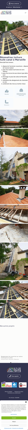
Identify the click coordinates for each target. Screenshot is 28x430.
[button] (26, 402)
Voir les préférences (14, 425)
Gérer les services (14, 414)
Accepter (14, 417)
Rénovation (11, 358)
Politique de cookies (8, 428)
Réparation (16, 358)
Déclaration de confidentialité (17, 428)
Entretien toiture (4, 358)
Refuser (14, 421)
